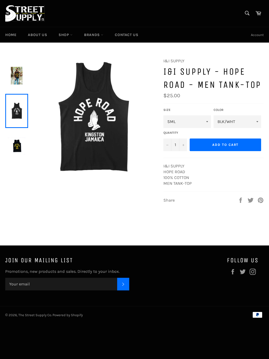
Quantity (170, 133)
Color (219, 110)
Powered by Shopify (68, 315)
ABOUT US (37, 35)
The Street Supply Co (34, 315)
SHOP (64, 35)
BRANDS (92, 35)
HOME (10, 35)
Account (257, 35)
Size (166, 110)
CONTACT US (126, 35)
